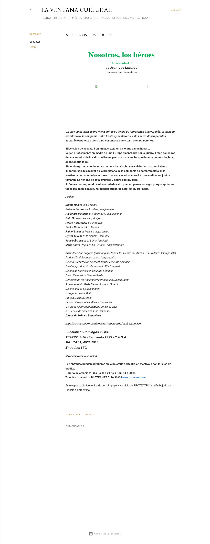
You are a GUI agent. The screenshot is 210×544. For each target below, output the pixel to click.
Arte (67, 17)
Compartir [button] (35, 33)
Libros (57, 17)
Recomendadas (123, 17)
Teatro (46, 17)
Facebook (142, 17)
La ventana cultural (76, 10)
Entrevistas (102, 17)
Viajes (88, 17)
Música (77, 17)
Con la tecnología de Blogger (107, 533)
